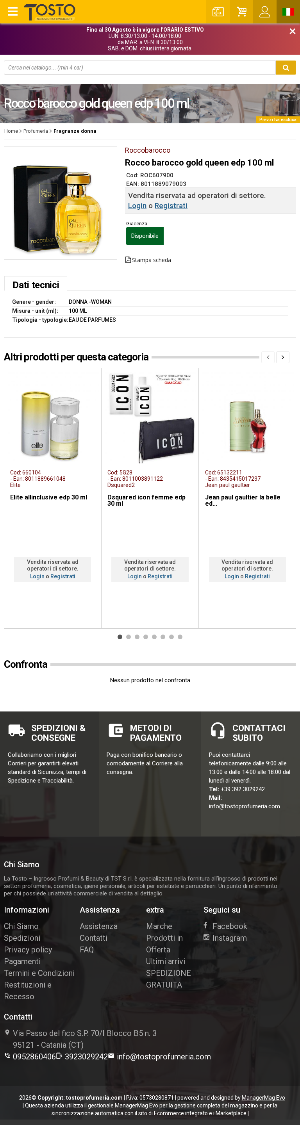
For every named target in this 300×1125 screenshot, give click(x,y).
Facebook (229, 926)
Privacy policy (28, 949)
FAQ (87, 949)
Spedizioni (22, 938)
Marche (159, 926)
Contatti (93, 938)
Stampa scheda (151, 260)
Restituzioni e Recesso (28, 990)
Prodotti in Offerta (164, 943)
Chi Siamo (21, 926)
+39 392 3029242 (243, 789)
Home (11, 131)
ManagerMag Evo (263, 1098)
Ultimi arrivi (165, 961)
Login (137, 205)
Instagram (229, 938)
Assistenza (99, 926)
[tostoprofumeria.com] (50, 12)
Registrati (171, 205)
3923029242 (86, 1056)
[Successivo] (282, 357)
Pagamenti (22, 961)
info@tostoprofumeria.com (244, 806)
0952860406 (34, 1056)
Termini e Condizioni (39, 973)
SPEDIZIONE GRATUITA (168, 979)
